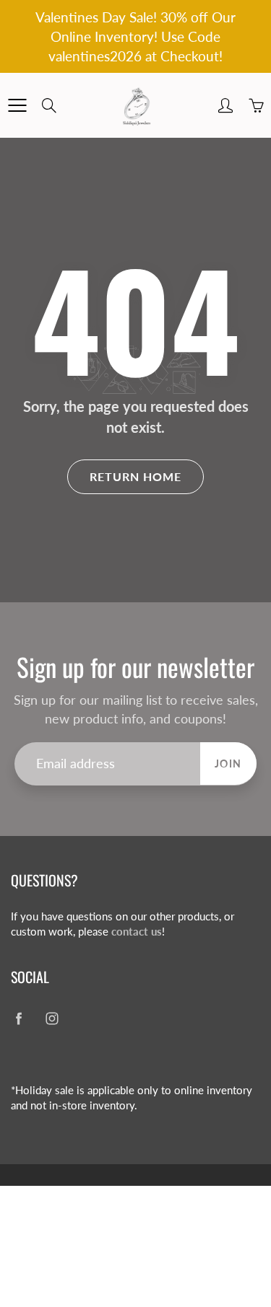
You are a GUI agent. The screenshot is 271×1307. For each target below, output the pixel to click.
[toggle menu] (17, 105)
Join (228, 763)
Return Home (135, 476)
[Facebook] (18, 1018)
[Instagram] (51, 1018)
